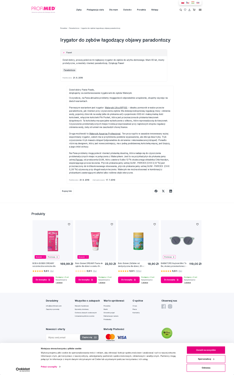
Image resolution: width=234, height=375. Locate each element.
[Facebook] (163, 306)
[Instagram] (170, 306)
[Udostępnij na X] (163, 191)
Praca (135, 309)
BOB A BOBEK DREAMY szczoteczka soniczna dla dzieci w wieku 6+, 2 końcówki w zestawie (44, 264)
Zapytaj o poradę (52, 309)
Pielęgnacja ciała (95, 10)
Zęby (78, 10)
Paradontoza (74, 28)
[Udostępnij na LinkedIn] (171, 191)
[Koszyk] (194, 9)
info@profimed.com (54, 306)
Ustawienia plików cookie (84, 316)
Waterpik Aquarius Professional (105, 134)
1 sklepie (59, 282)
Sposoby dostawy (82, 309)
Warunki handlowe (82, 306)
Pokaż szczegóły (49, 367)
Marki (106, 309)
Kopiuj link (67, 191)
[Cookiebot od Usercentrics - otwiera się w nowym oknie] (23, 370)
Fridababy (107, 319)
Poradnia (141, 10)
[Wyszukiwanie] (180, 10)
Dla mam (113, 10)
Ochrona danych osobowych (86, 312)
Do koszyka (41, 280)
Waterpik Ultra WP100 (116, 108)
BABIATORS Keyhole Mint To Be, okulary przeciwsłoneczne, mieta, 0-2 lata (174, 264)
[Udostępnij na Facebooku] (156, 191)
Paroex (79, 160)
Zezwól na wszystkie (206, 350)
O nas (135, 306)
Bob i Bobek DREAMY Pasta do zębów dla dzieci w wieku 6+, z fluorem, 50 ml (89, 264)
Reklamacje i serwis (111, 316)
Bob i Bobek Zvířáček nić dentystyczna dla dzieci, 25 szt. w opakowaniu (132, 264)
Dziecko (127, 10)
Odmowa (206, 368)
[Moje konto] (189, 10)
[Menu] (200, 9)
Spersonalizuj (204, 359)
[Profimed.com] (43, 10)
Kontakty (136, 312)
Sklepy (154, 10)
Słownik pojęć (109, 312)
